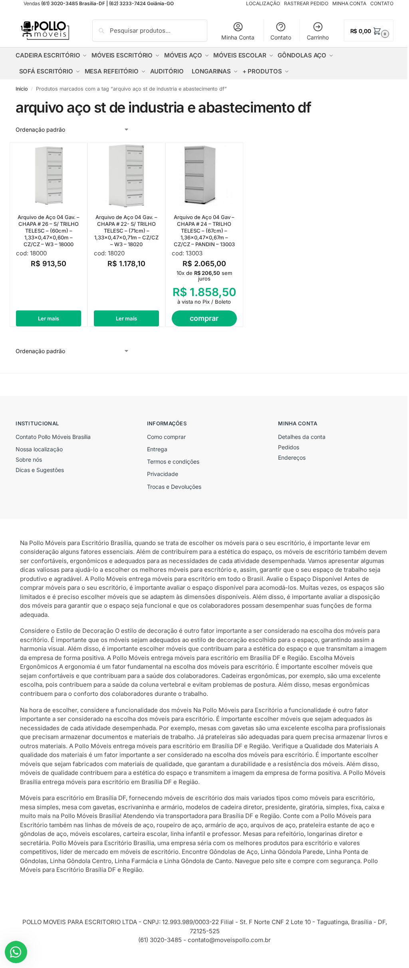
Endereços (292, 457)
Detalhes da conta (302, 436)
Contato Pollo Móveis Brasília (53, 436)
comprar (204, 318)
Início (22, 89)
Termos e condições (173, 461)
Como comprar (166, 436)
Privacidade (162, 473)
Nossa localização (39, 449)
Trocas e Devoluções (174, 486)
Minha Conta (237, 37)
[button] (368, 30)
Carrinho (318, 37)
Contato (280, 37)
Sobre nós (29, 459)
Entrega (157, 449)
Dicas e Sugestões (40, 469)
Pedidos (288, 447)
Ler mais (48, 318)
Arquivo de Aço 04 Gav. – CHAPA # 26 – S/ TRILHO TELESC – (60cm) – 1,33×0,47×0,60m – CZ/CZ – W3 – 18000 (48, 230)
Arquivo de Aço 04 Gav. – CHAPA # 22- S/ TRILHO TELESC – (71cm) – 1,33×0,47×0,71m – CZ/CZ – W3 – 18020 (126, 230)
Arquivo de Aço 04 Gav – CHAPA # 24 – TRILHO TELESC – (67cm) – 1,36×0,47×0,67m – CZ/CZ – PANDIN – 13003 (204, 230)
